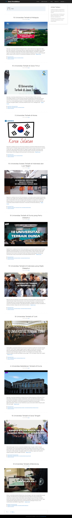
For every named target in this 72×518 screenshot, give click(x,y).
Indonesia (9, 207)
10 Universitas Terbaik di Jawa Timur (26, 66)
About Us (56, 1)
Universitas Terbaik (20, 57)
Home (38, 1)
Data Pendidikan (14, 1)
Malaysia (9, 57)
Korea (9, 155)
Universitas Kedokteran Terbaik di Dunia (31, 407)
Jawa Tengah (10, 454)
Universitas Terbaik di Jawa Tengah (25, 455)
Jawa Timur (9, 106)
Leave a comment (11, 58)
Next (13, 511)
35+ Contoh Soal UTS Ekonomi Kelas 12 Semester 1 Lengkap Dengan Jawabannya (58, 15)
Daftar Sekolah (44, 1)
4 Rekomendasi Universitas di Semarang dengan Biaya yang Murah (57, 11)
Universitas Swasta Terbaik (26, 207)
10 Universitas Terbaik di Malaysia (26, 17)
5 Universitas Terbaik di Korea (26, 115)
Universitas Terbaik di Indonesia (25, 308)
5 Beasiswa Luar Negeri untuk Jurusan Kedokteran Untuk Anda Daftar (57, 20)
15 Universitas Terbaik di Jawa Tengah (26, 416)
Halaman (62, 1)
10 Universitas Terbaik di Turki (26, 316)
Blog (51, 1)
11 (10, 511)
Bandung (9, 504)
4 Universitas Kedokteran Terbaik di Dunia (26, 366)
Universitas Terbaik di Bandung (23, 505)
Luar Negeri (13, 207)
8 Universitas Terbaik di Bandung (26, 464)
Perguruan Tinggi (10, 56)
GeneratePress (43, 516)
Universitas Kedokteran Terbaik (19, 407)
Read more (38, 54)
